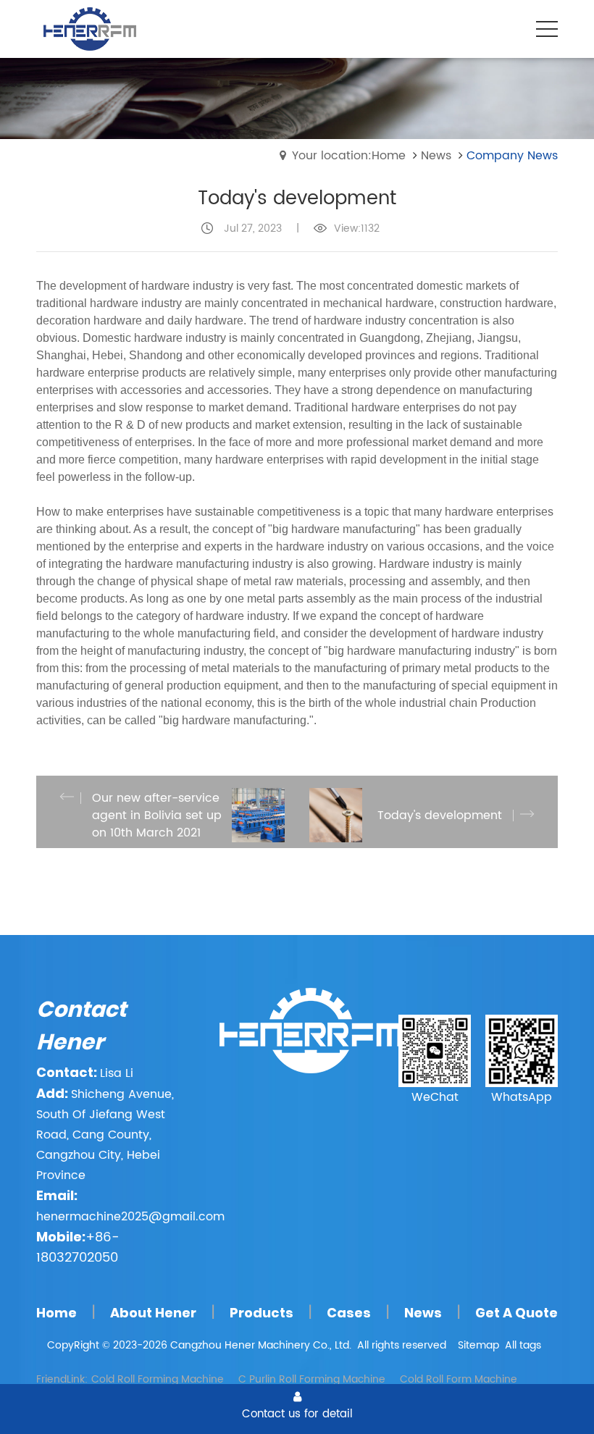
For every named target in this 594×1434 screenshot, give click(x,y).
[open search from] (511, 27)
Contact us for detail (297, 1413)
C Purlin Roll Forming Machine (311, 1379)
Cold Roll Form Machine (458, 1379)
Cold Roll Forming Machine (157, 1379)
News (436, 155)
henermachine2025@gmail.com (130, 1216)
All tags (523, 1345)
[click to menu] (547, 29)
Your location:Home (349, 155)
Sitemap (478, 1345)
